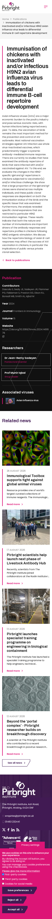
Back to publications (18, 260)
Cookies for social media (18, 883)
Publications (20, 19)
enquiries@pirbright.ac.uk (19, 816)
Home (5, 19)
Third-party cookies (16, 879)
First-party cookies (15, 874)
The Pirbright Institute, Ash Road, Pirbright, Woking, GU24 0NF (20, 806)
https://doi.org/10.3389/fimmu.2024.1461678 (25, 331)
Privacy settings (30, 845)
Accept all (13, 909)
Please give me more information (21, 871)
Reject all (13, 900)
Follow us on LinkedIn (13, 829)
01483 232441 (12, 821)
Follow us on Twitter (4, 829)
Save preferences (18, 890)
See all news (15, 763)
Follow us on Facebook (8, 829)
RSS (17, 829)
